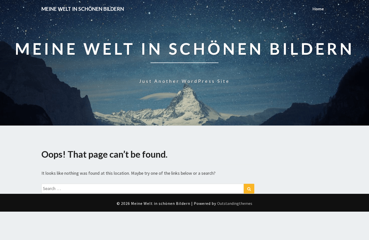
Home (318, 8)
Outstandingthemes (234, 203)
